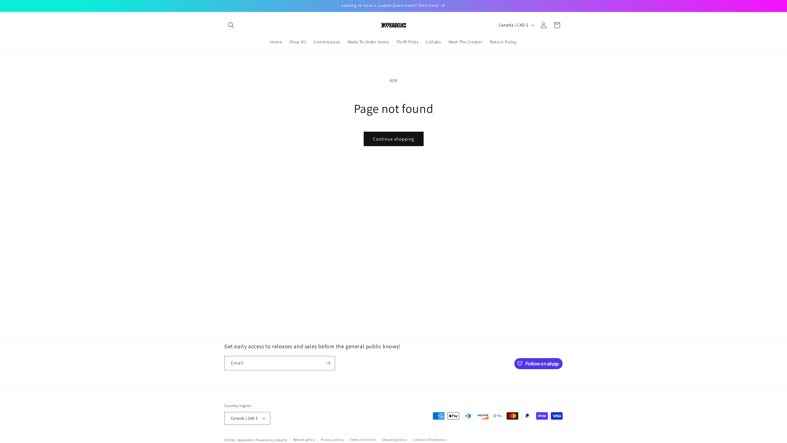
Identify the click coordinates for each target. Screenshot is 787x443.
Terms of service (363, 439)
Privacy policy (332, 439)
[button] (231, 25)
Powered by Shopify (271, 440)
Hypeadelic (246, 440)
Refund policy (304, 439)
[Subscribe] (328, 363)
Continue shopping (393, 139)
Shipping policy (394, 439)
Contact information (429, 439)
